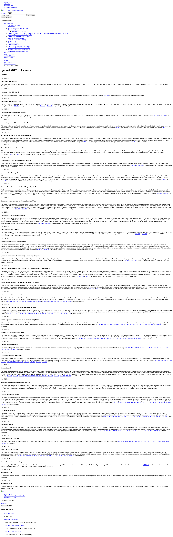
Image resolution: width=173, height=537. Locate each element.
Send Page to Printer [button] (10, 513)
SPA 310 (27, 301)
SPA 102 (49, 106)
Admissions (11, 26)
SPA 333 (62, 301)
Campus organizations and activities (18, 51)
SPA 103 (16, 106)
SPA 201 (117, 127)
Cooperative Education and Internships (19, 48)
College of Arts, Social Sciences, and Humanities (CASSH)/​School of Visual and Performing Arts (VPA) (38, 33)
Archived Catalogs (9, 56)
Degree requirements (14, 44)
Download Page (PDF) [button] (10, 519)
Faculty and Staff (9, 54)
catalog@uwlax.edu (10, 497)
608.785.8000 (8, 494)
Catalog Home (8, 5)
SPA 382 (3, 443)
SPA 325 (50, 301)
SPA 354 (131, 441)
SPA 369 (143, 441)
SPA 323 (44, 301)
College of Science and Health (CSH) (18, 36)
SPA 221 (165, 127)
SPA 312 (33, 301)
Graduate (7, 52)
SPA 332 (56, 301)
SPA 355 (137, 441)
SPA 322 (38, 301)
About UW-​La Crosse (14, 25)
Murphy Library (12, 41)
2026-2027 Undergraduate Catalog (14, 525)
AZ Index (7, 4)
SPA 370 (149, 441)
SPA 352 (120, 441)
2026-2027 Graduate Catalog (12, 531)
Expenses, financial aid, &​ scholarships (19, 49)
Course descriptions (13, 30)
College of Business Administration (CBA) (20, 35)
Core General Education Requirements (19, 46)
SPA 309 (21, 301)
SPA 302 (9, 301)
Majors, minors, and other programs (18, 28)
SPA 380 (161, 441)
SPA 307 (15, 301)
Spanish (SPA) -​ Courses (19, 31)
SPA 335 (68, 301)
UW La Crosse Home (10, 7)
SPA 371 (155, 441)
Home (6, 60)
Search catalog (5, 15)
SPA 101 (106, 95)
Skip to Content (8, 2)
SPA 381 (166, 441)
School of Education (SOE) (16, 38)
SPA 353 (125, 441)
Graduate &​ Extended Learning (17, 39)
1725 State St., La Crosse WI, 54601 (14, 496)
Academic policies (13, 43)
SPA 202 (133, 141)
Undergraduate (8, 23)
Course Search (8, 57)
